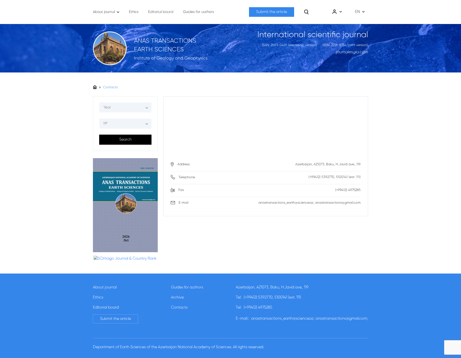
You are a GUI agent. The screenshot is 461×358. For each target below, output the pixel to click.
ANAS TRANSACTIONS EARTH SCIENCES (165, 45)
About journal (105, 287)
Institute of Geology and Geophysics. (171, 58)
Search (125, 140)
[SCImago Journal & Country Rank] (125, 259)
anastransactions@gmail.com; (341, 319)
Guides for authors (187, 287)
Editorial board (106, 308)
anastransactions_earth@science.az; (283, 319)
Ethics (98, 297)
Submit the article (271, 12)
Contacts (110, 87)
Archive (177, 297)
